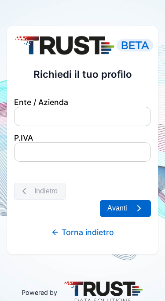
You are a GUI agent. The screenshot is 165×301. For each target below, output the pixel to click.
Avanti (115, 208)
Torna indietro (86, 232)
